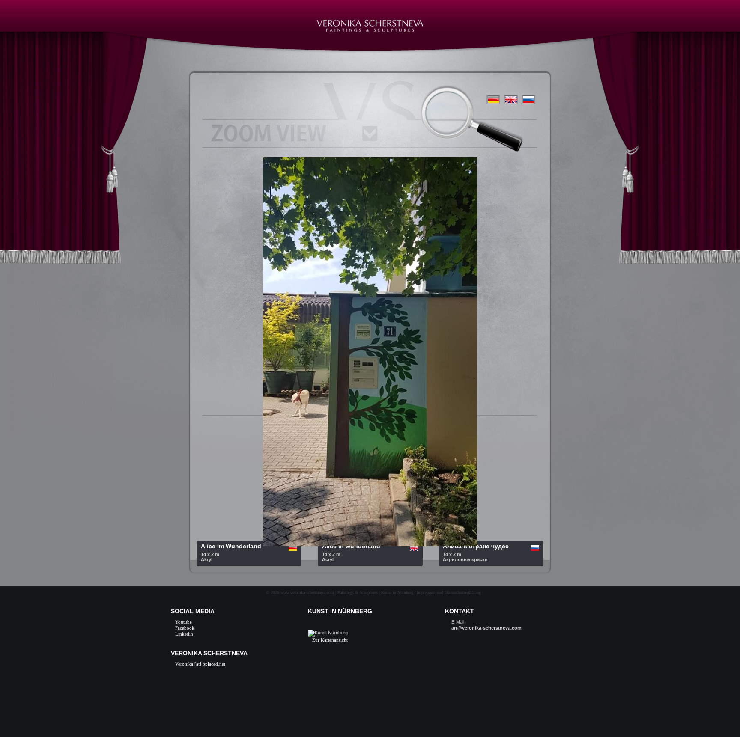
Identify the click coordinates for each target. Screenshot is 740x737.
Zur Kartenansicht (330, 639)
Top (719, 716)
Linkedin (184, 633)
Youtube (183, 621)
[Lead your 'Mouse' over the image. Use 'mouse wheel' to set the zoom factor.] (511, 106)
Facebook (184, 627)
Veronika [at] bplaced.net (200, 663)
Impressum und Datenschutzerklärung (449, 592)
